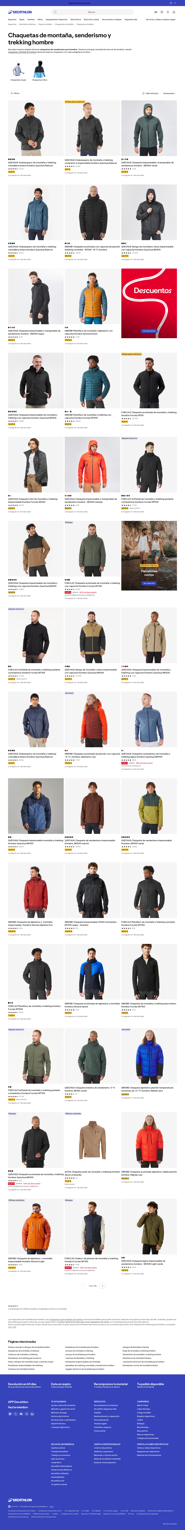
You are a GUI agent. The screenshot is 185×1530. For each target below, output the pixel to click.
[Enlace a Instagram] (27, 1414)
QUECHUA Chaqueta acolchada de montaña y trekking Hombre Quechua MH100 (36, 1176)
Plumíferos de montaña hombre (137, 1358)
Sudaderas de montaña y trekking (23, 1351)
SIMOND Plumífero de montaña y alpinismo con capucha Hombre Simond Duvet (89, 332)
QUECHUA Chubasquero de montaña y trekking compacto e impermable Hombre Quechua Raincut (91, 161)
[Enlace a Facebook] (10, 1414)
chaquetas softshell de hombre (22, 52)
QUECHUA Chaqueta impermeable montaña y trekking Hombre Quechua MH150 (36, 842)
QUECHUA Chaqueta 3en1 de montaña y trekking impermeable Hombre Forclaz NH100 (33, 500)
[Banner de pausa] (171, 3)
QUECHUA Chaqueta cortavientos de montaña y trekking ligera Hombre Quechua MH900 (146, 755)
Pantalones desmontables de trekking (25, 1365)
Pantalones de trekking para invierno (24, 1358)
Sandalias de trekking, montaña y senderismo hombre (89, 1365)
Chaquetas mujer (18, 80)
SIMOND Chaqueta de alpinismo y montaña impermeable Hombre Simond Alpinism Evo (30, 923)
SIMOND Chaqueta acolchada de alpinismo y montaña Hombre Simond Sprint (92, 1005)
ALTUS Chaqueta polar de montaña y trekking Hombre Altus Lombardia (92, 1173)
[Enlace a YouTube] (21, 1414)
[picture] (36, 128)
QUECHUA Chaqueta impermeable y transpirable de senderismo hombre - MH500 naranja (91, 500)
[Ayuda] (162, 12)
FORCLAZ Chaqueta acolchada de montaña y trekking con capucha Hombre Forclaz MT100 (92, 584)
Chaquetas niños (39, 80)
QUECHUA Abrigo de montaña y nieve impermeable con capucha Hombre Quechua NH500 (147, 248)
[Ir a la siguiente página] (103, 1286)
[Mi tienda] (156, 12)
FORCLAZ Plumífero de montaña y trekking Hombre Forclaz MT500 (34, 1007)
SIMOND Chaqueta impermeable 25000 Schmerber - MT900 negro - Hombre (91, 923)
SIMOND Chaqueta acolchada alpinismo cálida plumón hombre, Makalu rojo (149, 1173)
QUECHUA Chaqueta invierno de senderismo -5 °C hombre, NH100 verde (90, 1089)
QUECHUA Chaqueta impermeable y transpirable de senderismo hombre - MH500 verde (147, 164)
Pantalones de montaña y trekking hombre (142, 1354)
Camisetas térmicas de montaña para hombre (143, 1362)
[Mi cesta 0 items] (174, 12)
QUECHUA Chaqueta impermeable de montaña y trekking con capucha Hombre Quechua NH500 (33, 416)
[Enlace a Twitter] (16, 1414)
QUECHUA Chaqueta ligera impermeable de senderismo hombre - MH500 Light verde (143, 1262)
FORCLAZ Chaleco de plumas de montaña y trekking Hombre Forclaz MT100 (92, 1260)
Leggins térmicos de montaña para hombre (84, 1369)
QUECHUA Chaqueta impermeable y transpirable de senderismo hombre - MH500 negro (34, 332)
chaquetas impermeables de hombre (66, 1319)
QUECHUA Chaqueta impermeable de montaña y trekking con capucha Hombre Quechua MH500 (146, 671)
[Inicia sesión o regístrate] (168, 12)
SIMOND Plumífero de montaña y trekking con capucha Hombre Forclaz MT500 (88, 416)
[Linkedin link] (32, 1414)
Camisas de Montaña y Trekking (79, 1358)
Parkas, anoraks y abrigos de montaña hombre (29, 1347)
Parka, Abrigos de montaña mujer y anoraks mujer (30, 1362)
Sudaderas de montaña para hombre (82, 1347)
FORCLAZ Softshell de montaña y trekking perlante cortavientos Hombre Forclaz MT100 (34, 671)
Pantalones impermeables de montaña (82, 1362)
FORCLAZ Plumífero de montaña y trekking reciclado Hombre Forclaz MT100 (148, 923)
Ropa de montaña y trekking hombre (139, 1351)
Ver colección (149, 583)
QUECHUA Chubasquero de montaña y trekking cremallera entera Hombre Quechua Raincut (32, 164)
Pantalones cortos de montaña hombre (140, 1365)
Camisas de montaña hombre (21, 1369)
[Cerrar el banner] (175, 3)
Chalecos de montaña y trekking (23, 1354)
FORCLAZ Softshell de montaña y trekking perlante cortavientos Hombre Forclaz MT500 (147, 500)
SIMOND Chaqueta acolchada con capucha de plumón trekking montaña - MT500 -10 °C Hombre (92, 248)
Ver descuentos (149, 331)
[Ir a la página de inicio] (20, 12)
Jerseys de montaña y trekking (79, 1351)
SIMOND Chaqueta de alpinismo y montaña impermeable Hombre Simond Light (30, 1260)
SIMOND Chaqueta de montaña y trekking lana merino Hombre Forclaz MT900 (149, 1005)
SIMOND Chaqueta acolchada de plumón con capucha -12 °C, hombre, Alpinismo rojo (92, 755)
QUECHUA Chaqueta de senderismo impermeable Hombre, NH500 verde (146, 842)
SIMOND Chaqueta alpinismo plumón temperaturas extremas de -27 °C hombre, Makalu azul (147, 1089)
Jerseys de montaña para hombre (80, 1354)
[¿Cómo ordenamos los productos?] (143, 93)
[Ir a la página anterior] (83, 1286)
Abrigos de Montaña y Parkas (136, 1347)
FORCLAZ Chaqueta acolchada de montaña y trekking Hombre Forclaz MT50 (149, 414)
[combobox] (170, 93)
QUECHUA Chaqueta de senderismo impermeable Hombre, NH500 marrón (90, 842)
